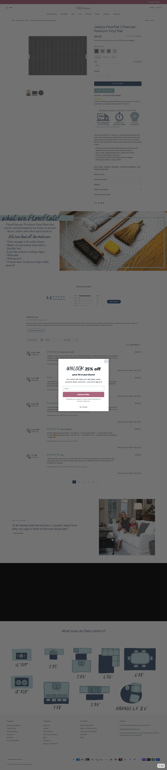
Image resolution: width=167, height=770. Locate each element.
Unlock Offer (84, 394)
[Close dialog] (106, 361)
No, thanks (83, 407)
